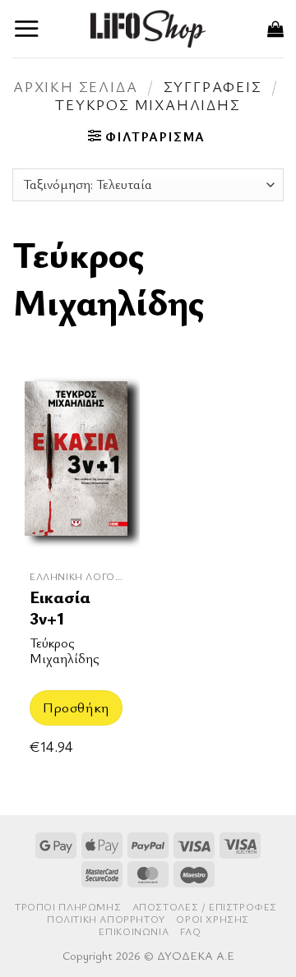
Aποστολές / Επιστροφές (204, 907)
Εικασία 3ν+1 (60, 608)
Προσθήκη (76, 707)
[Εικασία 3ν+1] (76, 464)
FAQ (190, 931)
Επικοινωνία (134, 931)
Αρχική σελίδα (75, 86)
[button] (26, 28)
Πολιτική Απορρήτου (106, 919)
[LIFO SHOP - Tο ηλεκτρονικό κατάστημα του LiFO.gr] (148, 28)
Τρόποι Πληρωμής (68, 907)
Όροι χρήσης (212, 919)
